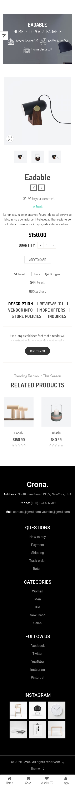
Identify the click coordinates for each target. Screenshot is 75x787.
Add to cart (37, 260)
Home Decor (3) (41, 49)
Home (18, 31)
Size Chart (39, 291)
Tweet (21, 274)
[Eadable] (21, 157)
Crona (27, 762)
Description (20, 303)
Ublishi (56, 433)
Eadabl (18, 433)
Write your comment (41, 198)
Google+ (54, 274)
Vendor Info (20, 310)
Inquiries (57, 316)
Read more (35, 350)
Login (66, 782)
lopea (34, 31)
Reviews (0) (51, 303)
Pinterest (39, 282)
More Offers (52, 310)
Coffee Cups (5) (58, 41)
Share (36, 274)
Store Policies (27, 316)
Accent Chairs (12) (26, 41)
